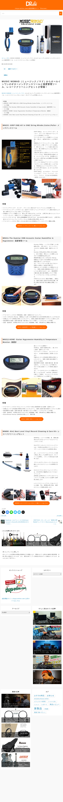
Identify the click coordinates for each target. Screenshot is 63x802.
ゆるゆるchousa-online (41, 698)
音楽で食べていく (40, 712)
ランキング (36, 704)
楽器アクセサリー (12, 69)
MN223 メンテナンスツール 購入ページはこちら (32, 225)
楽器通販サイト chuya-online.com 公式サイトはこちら (16, 599)
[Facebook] (7, 512)
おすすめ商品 (39, 695)
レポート (44, 704)
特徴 (8, 105)
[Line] (11, 512)
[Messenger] (15, 512)
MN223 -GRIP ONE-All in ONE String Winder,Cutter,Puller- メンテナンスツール (28, 103)
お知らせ (50, 695)
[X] (3, 512)
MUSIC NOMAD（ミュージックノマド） (13, 93)
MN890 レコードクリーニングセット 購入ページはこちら (31, 503)
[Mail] (23, 512)
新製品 (5, 75)
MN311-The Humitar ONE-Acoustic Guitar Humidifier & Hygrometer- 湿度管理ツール (30, 107)
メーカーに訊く (52, 701)
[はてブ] (19, 512)
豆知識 (46, 709)
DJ (4, 69)
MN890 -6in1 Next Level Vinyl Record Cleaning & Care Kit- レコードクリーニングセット (31, 114)
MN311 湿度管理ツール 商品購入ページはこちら (31, 327)
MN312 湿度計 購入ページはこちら (31, 419)
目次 (5, 101)
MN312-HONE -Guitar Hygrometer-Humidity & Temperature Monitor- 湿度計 (27, 111)
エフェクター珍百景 (40, 701)
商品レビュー (55, 704)
